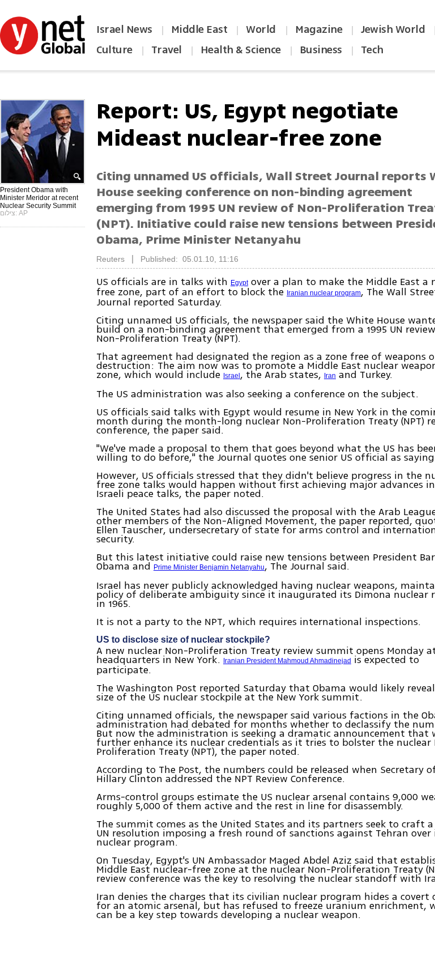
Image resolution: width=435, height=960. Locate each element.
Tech (372, 50)
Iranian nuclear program (324, 293)
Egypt (239, 283)
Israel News (124, 29)
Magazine (318, 29)
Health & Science (241, 50)
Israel (231, 376)
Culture (114, 50)
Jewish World (393, 29)
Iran (330, 376)
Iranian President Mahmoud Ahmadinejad (287, 661)
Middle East (199, 29)
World (262, 29)
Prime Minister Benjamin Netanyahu (209, 567)
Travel (166, 50)
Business (321, 50)
